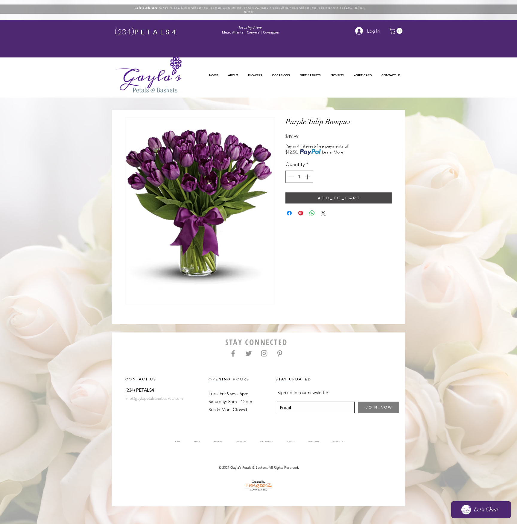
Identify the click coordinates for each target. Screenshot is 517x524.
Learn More (332, 152)
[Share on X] (323, 213)
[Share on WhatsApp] (312, 213)
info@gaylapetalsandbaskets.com (154, 398)
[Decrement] (290, 177)
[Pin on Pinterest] (300, 213)
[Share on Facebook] (289, 213)
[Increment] (307, 177)
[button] (255, 75)
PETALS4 (145, 390)
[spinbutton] (299, 177)
